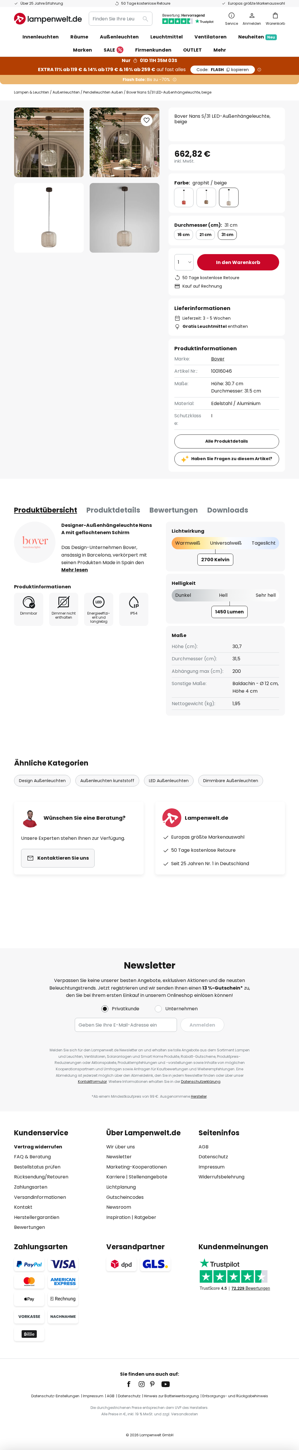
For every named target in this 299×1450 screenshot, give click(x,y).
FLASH (223, 70)
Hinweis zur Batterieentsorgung (171, 1395)
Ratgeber (145, 1217)
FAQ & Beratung (32, 1156)
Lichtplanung (121, 1187)
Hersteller (199, 1096)
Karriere (115, 1176)
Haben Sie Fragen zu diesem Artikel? (231, 459)
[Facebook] (132, 1384)
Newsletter (119, 1156)
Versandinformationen (40, 1197)
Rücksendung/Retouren (41, 1176)
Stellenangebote (148, 1176)
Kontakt (23, 1207)
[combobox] (120, 18)
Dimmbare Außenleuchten (230, 781)
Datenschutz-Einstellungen (55, 1395)
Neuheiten (256, 37)
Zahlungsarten (30, 1187)
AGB (203, 1146)
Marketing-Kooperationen (136, 1167)
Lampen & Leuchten (31, 92)
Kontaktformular (92, 1081)
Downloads (227, 510)
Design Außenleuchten (42, 781)
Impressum (212, 1167)
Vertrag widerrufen (38, 1146)
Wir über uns (120, 1146)
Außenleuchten (66, 92)
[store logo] (48, 18)
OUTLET (192, 50)
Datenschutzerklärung (200, 1081)
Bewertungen (174, 510)
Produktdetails (113, 510)
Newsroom (118, 1207)
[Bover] (34, 542)
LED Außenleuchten (169, 781)
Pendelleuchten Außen (103, 92)
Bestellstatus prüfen (37, 1167)
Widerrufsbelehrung (221, 1176)
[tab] (45, 510)
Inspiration (118, 1217)
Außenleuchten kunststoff (107, 781)
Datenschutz (213, 1156)
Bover (218, 359)
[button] (49, 218)
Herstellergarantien (36, 1217)
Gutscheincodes (125, 1197)
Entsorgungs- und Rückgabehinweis (235, 1395)
